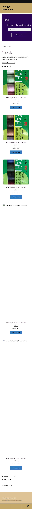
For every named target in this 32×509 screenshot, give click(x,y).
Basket (24, 505)
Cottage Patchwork (7, 8)
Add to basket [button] (16, 107)
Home (4, 46)
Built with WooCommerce (15, 500)
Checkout (4, 500)
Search (16, 506)
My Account (5, 506)
